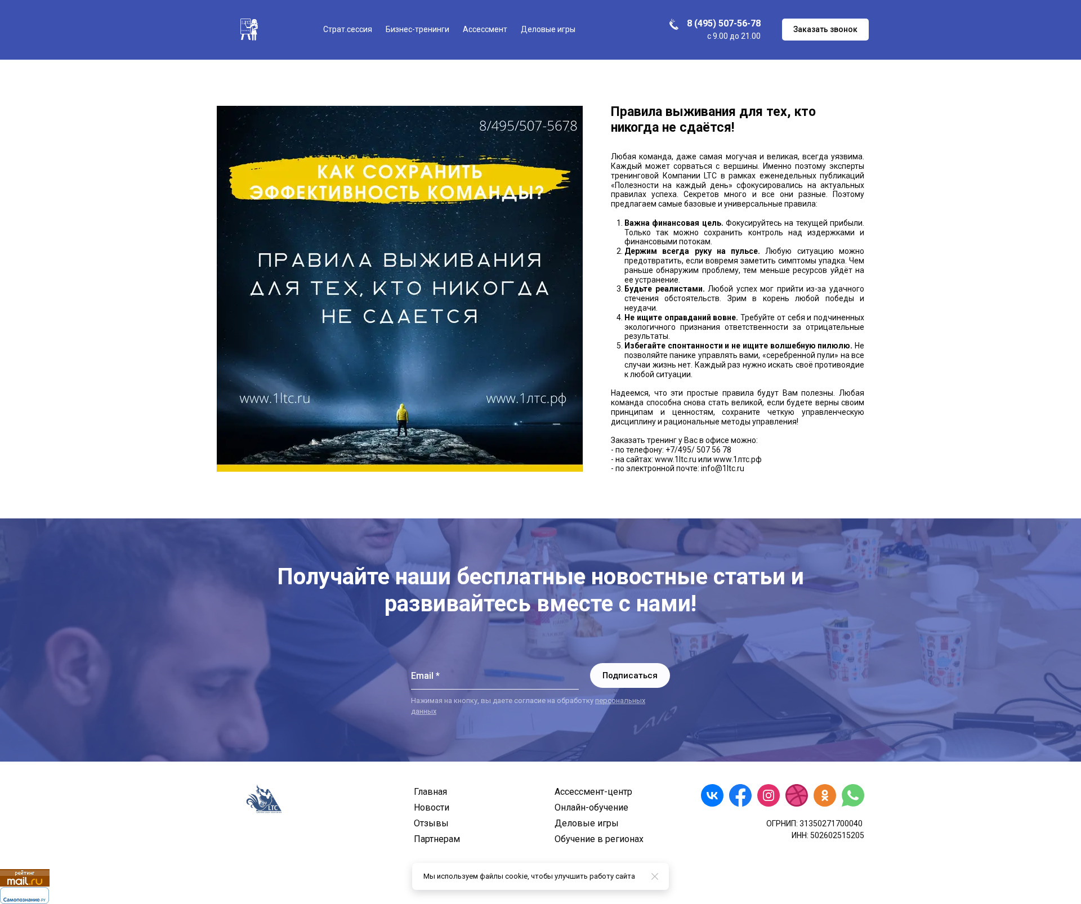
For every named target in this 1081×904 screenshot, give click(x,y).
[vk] (712, 795)
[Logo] (249, 29)
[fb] (740, 795)
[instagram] (768, 795)
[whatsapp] (853, 795)
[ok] (825, 795)
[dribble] (796, 795)
